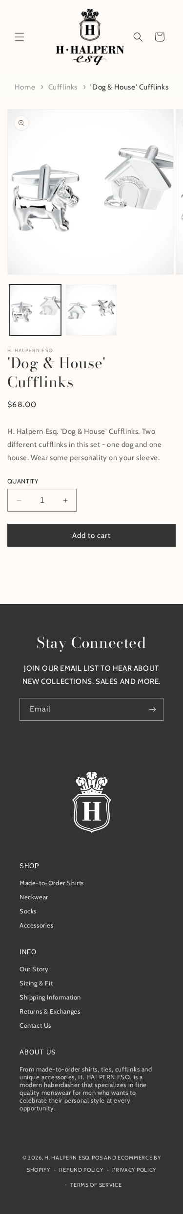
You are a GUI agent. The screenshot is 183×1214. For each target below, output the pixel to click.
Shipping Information (50, 997)
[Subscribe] (152, 709)
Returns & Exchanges (50, 1011)
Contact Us (35, 1025)
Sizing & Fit (36, 983)
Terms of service (96, 1184)
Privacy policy (134, 1169)
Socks (28, 911)
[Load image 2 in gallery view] (91, 310)
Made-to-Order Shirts (52, 883)
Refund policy (81, 1169)
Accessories (37, 925)
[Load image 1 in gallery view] (35, 310)
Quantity (22, 481)
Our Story (34, 969)
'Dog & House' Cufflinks (129, 87)
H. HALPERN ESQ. (31, 350)
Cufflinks (63, 87)
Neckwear (34, 897)
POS (97, 1157)
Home (25, 87)
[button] (19, 37)
